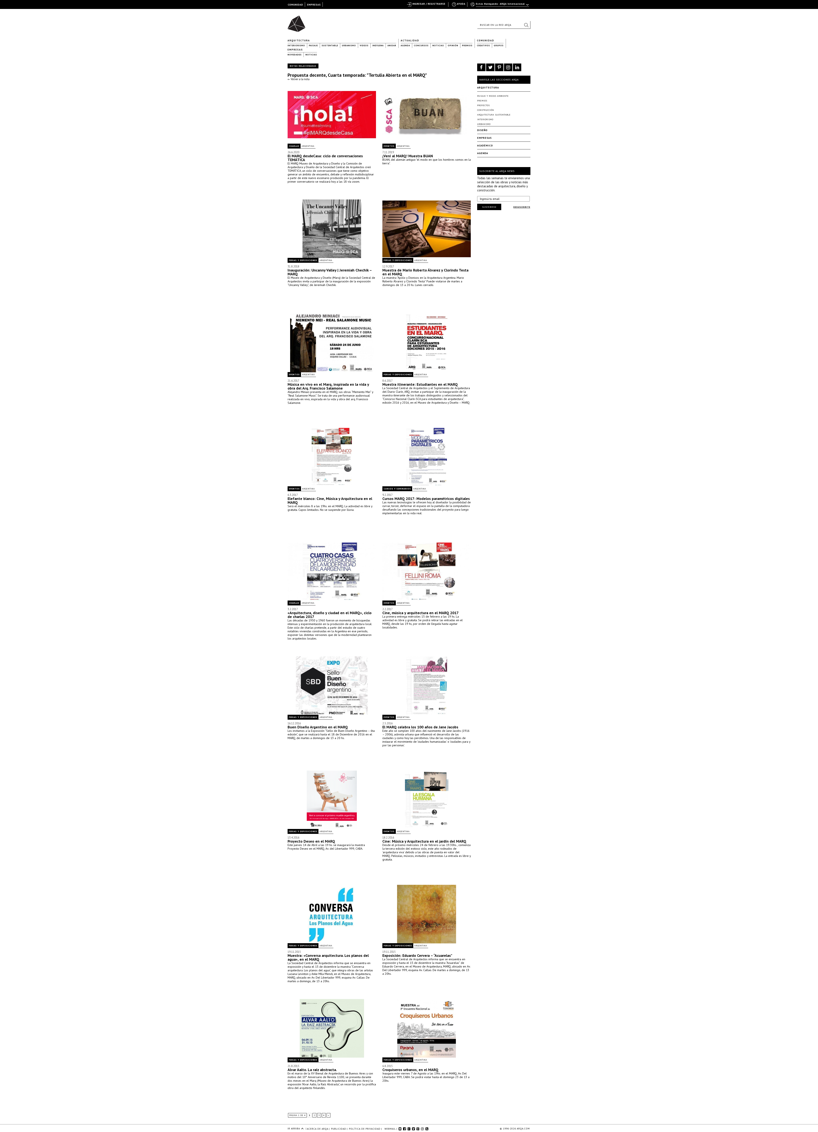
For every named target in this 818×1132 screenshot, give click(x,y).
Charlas (294, 146)
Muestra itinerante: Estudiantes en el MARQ (420, 384)
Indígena (378, 45)
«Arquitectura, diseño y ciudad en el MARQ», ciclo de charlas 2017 (330, 614)
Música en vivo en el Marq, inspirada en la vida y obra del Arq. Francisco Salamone (328, 386)
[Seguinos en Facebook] (481, 67)
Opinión (453, 45)
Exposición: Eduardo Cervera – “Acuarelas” (417, 955)
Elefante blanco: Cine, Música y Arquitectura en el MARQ (330, 500)
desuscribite (521, 207)
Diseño (482, 130)
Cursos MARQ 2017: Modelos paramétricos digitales (426, 498)
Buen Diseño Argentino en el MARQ (318, 727)
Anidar (391, 45)
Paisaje (313, 45)
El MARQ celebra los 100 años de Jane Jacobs (420, 727)
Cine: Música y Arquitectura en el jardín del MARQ (424, 841)
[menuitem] (500, 5)
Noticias (438, 45)
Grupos (499, 45)
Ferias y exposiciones (303, 260)
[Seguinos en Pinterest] (499, 67)
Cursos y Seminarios (397, 488)
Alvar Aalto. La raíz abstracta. (312, 1069)
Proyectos (483, 105)
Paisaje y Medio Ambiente (493, 96)
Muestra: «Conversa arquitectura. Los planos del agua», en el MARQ (328, 957)
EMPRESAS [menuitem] (314, 4)
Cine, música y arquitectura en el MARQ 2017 (420, 612)
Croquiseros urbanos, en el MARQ (410, 1069)
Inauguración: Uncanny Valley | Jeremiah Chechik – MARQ (330, 272)
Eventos (389, 146)
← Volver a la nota (299, 79)
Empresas (295, 49)
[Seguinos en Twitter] (490, 67)
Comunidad (485, 40)
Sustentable (330, 45)
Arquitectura (299, 40)
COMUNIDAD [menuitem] (295, 4)
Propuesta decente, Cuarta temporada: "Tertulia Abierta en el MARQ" (357, 75)
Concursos (421, 45)
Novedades (295, 54)
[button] (526, 25)
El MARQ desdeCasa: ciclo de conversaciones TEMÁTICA (325, 157)
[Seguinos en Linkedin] (517, 67)
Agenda (405, 45)
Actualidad (410, 40)
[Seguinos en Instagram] (508, 67)
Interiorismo (296, 45)
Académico (485, 145)
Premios (467, 45)
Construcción (485, 110)
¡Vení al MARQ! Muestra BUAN (407, 155)
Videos (364, 45)
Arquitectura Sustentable (494, 114)
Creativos (483, 45)
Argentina (308, 146)
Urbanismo (349, 45)
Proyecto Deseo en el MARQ (311, 841)
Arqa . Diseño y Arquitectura (298, 21)
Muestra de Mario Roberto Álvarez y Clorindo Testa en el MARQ (425, 272)
